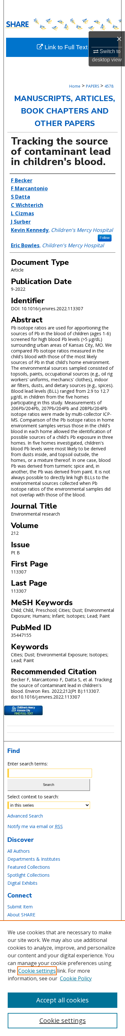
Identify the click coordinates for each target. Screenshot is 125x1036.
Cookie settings (37, 970)
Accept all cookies (62, 1000)
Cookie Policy (76, 978)
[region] (62, 978)
